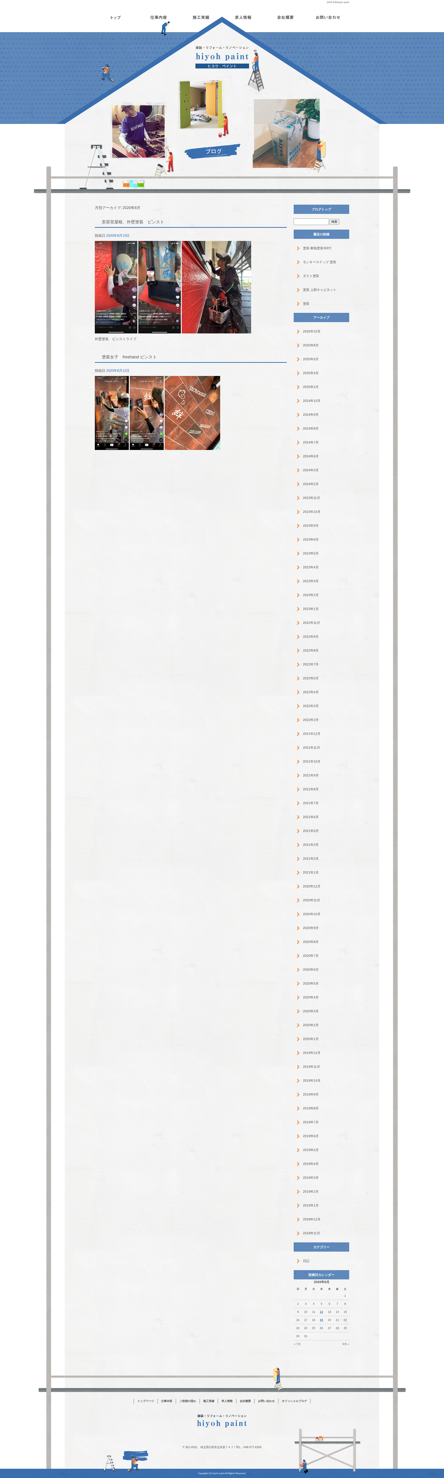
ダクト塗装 (311, 276)
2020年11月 (311, 900)
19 (321, 1320)
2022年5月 (311, 678)
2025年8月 (311, 345)
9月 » (345, 1344)
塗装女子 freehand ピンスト (129, 357)
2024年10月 (312, 401)
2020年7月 (311, 956)
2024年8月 (311, 428)
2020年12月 (312, 886)
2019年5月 (311, 1150)
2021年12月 (312, 734)
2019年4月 (311, 1164)
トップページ (116, 17)
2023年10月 (312, 512)
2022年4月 (311, 692)
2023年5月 (311, 553)
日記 (306, 1261)
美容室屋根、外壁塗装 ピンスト (133, 222)
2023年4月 (311, 567)
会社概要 (285, 17)
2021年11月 (311, 747)
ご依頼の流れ (187, 1401)
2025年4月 (311, 373)
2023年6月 (311, 539)
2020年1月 (311, 1039)
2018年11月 (311, 1233)
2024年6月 (311, 456)
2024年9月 (311, 414)
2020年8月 (311, 942)
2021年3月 (311, 845)
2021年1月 (311, 872)
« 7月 (297, 1344)
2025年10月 (312, 331)
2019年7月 (311, 1122)
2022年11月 (311, 623)
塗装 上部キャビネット (319, 290)
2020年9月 (311, 928)
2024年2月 (311, 484)
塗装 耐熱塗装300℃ (317, 248)
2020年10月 (312, 914)
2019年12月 (312, 1053)
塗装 (306, 303)
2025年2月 (311, 387)
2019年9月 (311, 1094)
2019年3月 (311, 1177)
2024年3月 (311, 470)
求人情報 (243, 17)
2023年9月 (311, 525)
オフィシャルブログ (294, 1401)
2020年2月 (311, 1025)
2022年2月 (311, 720)
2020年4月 (311, 997)
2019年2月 (311, 1191)
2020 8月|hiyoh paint (338, 2)
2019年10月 (312, 1080)
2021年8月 (311, 789)
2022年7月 (311, 664)
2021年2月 (311, 858)
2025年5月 (311, 359)
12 (321, 1312)
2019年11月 (311, 1066)
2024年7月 (311, 442)
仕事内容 (158, 17)
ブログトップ (321, 209)
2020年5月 (311, 983)
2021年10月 (312, 761)
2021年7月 (311, 803)
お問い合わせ (328, 17)
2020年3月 (311, 1011)
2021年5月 (311, 831)
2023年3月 (311, 581)
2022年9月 (311, 636)
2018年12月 (312, 1219)
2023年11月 (311, 498)
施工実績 (201, 17)
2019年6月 (311, 1136)
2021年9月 (311, 775)
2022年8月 (311, 650)
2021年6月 (311, 817)
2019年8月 (311, 1108)
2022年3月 (311, 706)
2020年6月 (311, 969)
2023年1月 (311, 609)
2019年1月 (311, 1205)
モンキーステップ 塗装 (319, 262)
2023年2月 (311, 595)
